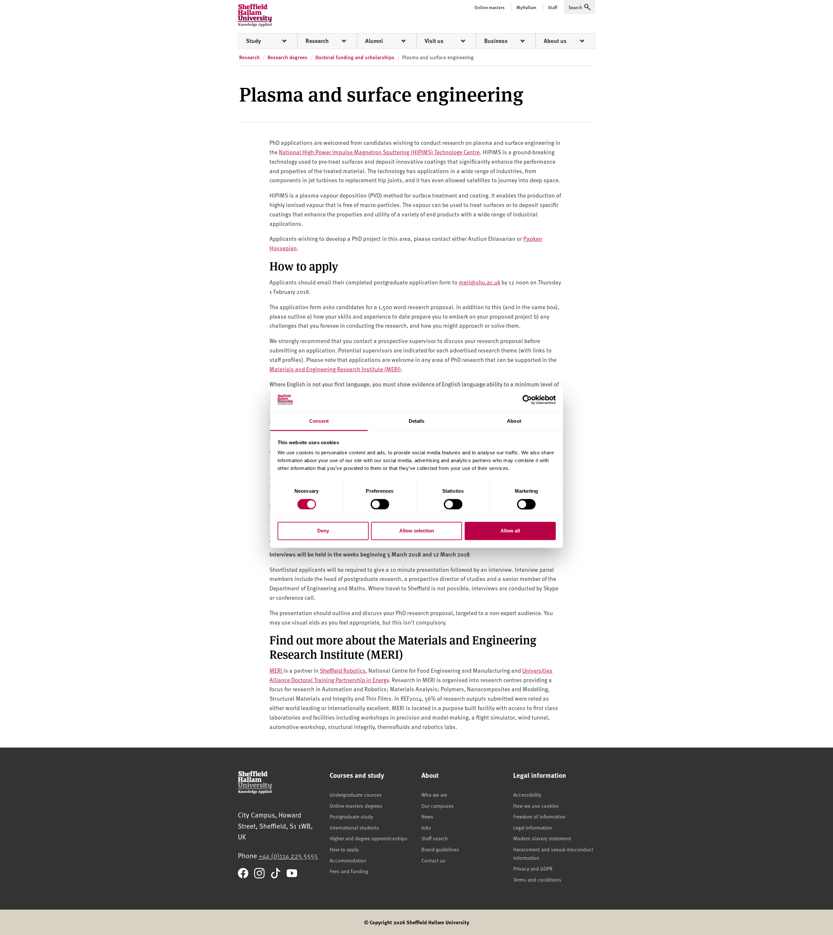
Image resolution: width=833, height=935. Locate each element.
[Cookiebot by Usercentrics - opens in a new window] (527, 400)
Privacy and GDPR (533, 868)
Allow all (510, 531)
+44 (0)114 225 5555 (288, 855)
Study (253, 40)
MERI (276, 670)
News (427, 816)
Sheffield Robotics (342, 670)
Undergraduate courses (356, 794)
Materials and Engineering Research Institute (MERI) (335, 369)
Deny (323, 531)
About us (555, 40)
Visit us (434, 40)
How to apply (344, 849)
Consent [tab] (319, 421)
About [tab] (514, 421)
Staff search (434, 838)
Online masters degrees (356, 805)
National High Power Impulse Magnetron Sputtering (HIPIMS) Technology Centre (379, 152)
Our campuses (437, 805)
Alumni (374, 40)
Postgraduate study (351, 816)
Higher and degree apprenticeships (368, 838)
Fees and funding (349, 870)
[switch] (380, 504)
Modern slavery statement (542, 838)
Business (496, 40)
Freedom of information (539, 816)
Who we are (434, 794)
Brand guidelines (440, 849)
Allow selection (416, 531)
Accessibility (527, 794)
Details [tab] (417, 421)
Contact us (433, 860)
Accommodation (348, 860)
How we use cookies (536, 805)
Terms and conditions (537, 879)
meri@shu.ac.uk (479, 282)
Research (317, 40)
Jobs (426, 827)
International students (354, 827)
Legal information (532, 827)
